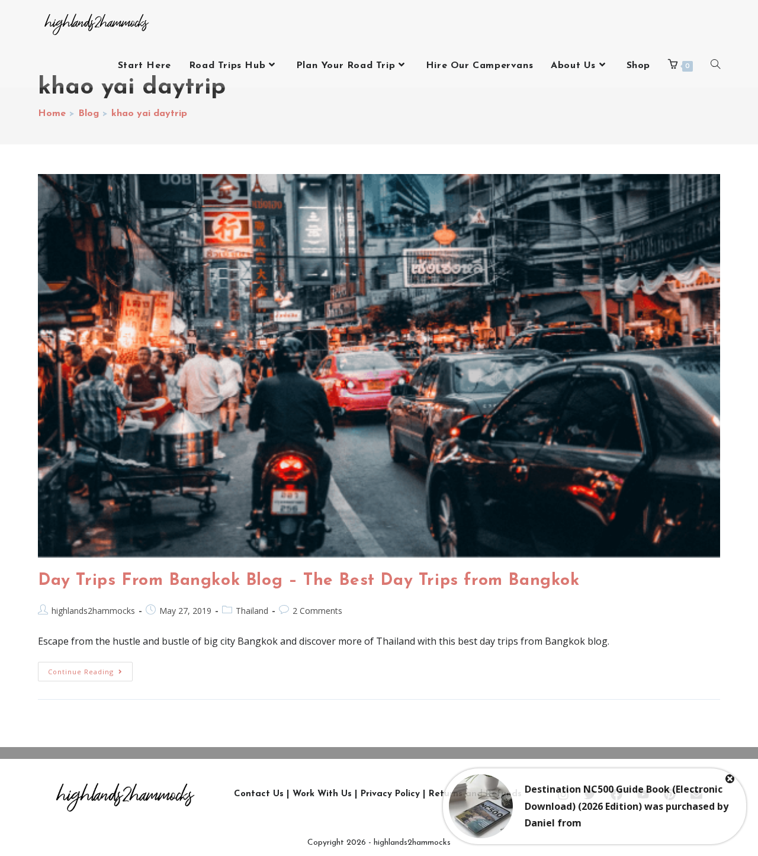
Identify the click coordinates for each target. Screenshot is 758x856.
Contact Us (259, 794)
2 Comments (317, 610)
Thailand (252, 610)
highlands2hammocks (93, 610)
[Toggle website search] (715, 66)
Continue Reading (90, 669)
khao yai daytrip (149, 113)
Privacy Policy (390, 794)
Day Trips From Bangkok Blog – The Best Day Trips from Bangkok (309, 580)
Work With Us (322, 794)
